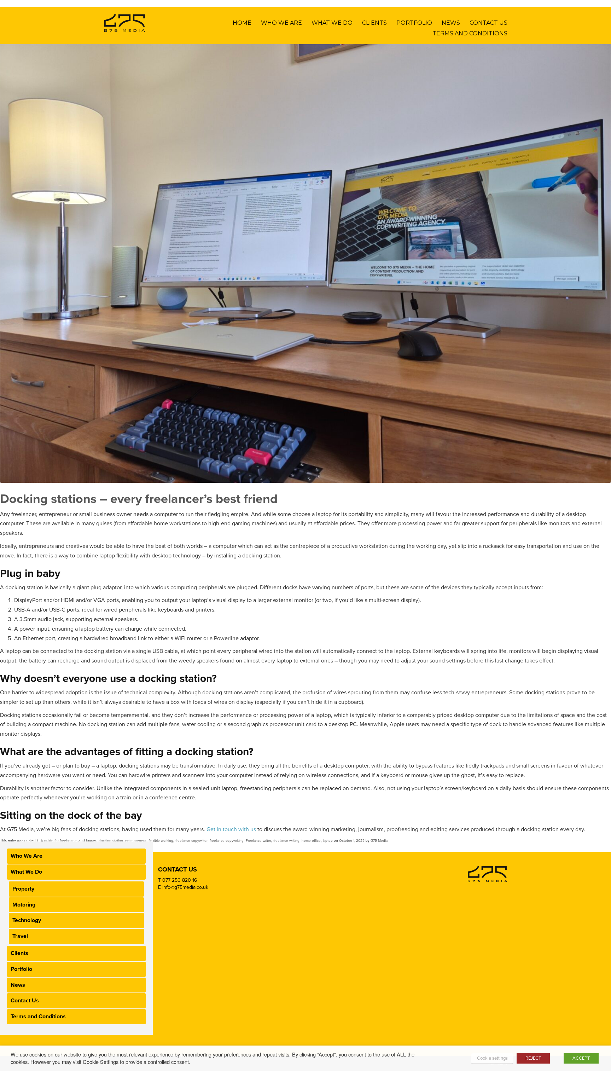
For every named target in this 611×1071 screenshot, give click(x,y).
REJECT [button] (533, 1058)
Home (242, 22)
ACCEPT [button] (581, 1058)
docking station (111, 841)
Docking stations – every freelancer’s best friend (139, 498)
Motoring (23, 904)
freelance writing (286, 841)
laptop (328, 841)
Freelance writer (258, 841)
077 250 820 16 (179, 880)
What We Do (332, 22)
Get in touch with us (231, 829)
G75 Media (379, 841)
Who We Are (281, 22)
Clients (374, 22)
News (451, 22)
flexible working (161, 841)
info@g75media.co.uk (185, 887)
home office (311, 841)
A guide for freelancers (59, 841)
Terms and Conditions (469, 33)
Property (23, 888)
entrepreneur (135, 841)
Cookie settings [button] (492, 1058)
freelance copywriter (191, 841)
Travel (20, 936)
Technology (26, 920)
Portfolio (414, 22)
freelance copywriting (227, 841)
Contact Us (488, 22)
